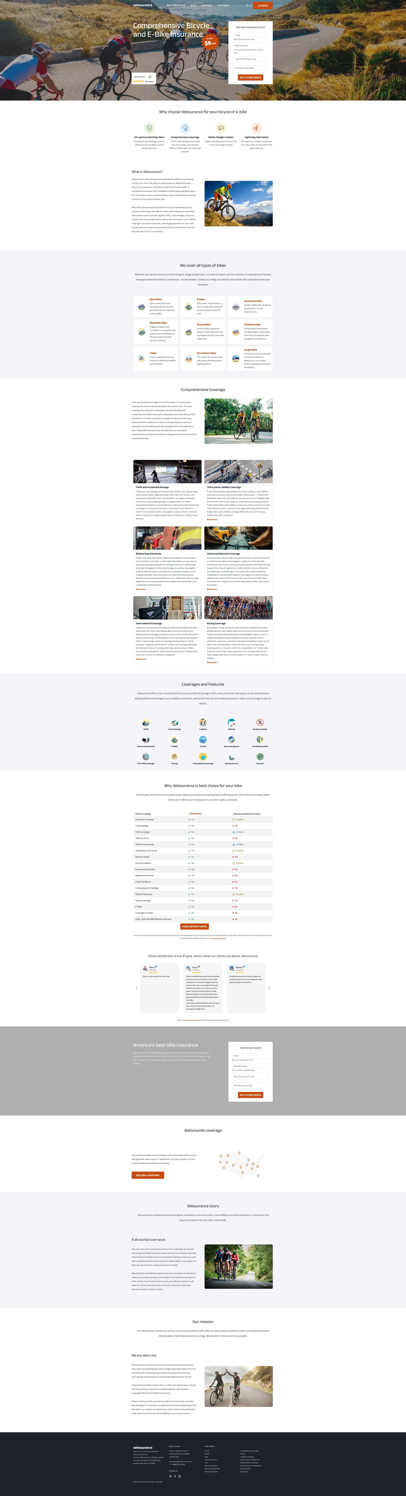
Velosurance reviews (192, 1020)
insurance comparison (218, 938)
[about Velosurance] (250, 5)
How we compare (211, 1465)
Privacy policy (245, 1468)
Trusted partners (211, 1459)
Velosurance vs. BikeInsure (250, 1459)
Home (207, 1451)
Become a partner (147, 1175)
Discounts (244, 1471)
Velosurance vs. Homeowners (251, 1465)
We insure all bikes (211, 1471)
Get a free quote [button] (250, 77)
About (207, 1453)
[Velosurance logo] (142, 5)
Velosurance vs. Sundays (249, 1462)
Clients (263, 5)
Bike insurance (176, 5)
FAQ (206, 1462)
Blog (194, 5)
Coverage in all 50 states (249, 1451)
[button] (247, 5)
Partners (223, 5)
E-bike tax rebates (247, 1456)
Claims (242, 1453)
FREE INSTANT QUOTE (194, 926)
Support (207, 5)
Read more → (213, 519)
